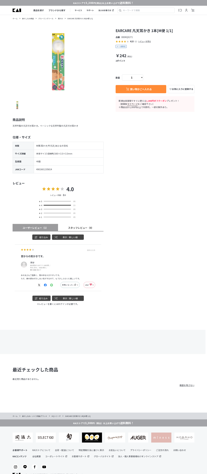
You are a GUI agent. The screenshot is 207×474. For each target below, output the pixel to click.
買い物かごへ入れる (141, 89)
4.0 (70, 189)
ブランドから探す (56, 10)
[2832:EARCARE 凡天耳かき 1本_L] (17, 105)
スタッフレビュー (81, 228)
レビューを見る (144, 41)
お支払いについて (117, 450)
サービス (78, 10)
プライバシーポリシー (140, 450)
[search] (120, 10)
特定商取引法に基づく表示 (91, 450)
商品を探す (38, 10)
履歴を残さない (187, 385)
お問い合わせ (179, 450)
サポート (90, 10)
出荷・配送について (64, 450)
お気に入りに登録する (182, 88)
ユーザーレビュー (35, 228)
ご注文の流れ (162, 450)
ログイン (62, 303)
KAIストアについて (41, 450)
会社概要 (36, 456)
